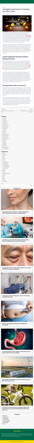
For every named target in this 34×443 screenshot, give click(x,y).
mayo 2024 (5, 143)
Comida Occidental (6, 166)
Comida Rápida (5, 167)
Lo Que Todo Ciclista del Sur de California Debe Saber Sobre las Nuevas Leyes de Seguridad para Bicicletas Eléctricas (15, 409)
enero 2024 (5, 146)
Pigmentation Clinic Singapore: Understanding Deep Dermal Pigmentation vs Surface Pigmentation (15, 212)
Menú (4, 423)
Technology (5, 181)
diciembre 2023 (5, 147)
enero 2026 (5, 123)
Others (3, 7)
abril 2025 (4, 132)
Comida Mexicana (6, 165)
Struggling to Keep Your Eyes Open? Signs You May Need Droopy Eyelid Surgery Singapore (16, 268)
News (4, 177)
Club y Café (5, 161)
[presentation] (17, 199)
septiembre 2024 (6, 138)
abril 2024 (4, 144)
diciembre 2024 (5, 134)
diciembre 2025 (5, 124)
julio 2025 (4, 130)
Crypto (4, 169)
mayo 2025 (5, 131)
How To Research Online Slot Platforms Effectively (26, 110)
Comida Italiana (5, 163)
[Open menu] (32, 1)
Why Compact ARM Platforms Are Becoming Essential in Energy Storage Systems (16, 380)
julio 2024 (4, 140)
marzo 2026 (5, 120)
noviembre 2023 (6, 148)
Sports (4, 180)
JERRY (4, 13)
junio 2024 (4, 142)
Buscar (2, 183)
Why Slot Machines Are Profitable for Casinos (7, 110)
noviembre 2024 (6, 135)
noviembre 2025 (6, 126)
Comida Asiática (5, 162)
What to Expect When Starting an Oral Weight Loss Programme (15, 324)
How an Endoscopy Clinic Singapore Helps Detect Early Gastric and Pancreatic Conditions (16, 352)
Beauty (4, 155)
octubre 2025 (5, 127)
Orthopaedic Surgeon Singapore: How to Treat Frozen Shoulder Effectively (16, 296)
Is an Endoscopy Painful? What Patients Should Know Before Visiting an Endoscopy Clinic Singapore (15, 240)
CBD (3, 159)
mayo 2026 (5, 119)
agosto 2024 (5, 139)
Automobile (5, 154)
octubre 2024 (5, 136)
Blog (3, 157)
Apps (3, 153)
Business (4, 158)
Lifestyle (4, 174)
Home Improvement (6, 173)
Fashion (4, 170)
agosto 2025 (5, 128)
